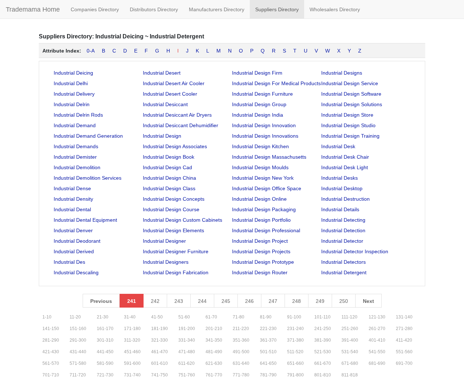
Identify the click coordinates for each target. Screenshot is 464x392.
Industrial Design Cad (167, 167)
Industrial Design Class (169, 188)
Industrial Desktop (341, 188)
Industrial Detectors (343, 262)
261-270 (377, 328)
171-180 (132, 328)
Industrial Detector (342, 241)
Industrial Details (340, 209)
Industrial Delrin (72, 104)
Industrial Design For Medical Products (276, 83)
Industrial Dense (72, 188)
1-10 (46, 317)
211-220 (241, 328)
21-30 (102, 317)
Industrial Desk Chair (345, 157)
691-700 (404, 363)
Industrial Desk (338, 146)
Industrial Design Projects (261, 251)
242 (155, 301)
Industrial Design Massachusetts (269, 157)
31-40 (130, 317)
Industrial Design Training (350, 136)
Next (368, 301)
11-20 (75, 317)
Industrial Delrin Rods (78, 115)
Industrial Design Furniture (262, 94)
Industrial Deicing (73, 73)
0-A (91, 51)
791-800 (295, 375)
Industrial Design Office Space (266, 188)
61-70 (211, 317)
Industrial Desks (339, 178)
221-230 (268, 328)
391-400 (349, 340)
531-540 (349, 351)
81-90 (266, 317)
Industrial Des (69, 262)
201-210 (214, 328)
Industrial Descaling (76, 272)
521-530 (322, 351)
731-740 (132, 375)
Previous (101, 301)
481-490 (214, 351)
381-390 (322, 340)
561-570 (50, 363)
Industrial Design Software (351, 94)
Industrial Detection (343, 230)
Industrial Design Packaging (264, 209)
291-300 (78, 340)
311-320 (132, 340)
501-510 (268, 351)
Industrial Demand (75, 125)
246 (249, 301)
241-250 (322, 328)
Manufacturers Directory (216, 9)
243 (178, 301)
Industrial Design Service (349, 83)
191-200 (186, 328)
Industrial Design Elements (173, 230)
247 (273, 301)
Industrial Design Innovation (264, 125)
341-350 (214, 340)
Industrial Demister (75, 157)
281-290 (50, 340)
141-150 (50, 328)
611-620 (186, 363)
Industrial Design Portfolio (261, 220)
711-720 (78, 375)
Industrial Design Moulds (260, 167)
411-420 (404, 340)
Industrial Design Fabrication (175, 272)
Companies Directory (95, 9)
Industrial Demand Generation (88, 136)
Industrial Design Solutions (351, 104)
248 (296, 301)
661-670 (322, 363)
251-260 (349, 328)
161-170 (105, 328)
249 (320, 301)
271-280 (404, 328)
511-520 (295, 351)
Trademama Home (33, 9)
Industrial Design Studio (348, 125)
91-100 (294, 317)
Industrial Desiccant (165, 104)
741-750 (159, 375)
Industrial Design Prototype (263, 262)
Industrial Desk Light (344, 167)
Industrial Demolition (77, 167)
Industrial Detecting (343, 220)
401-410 (377, 340)
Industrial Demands (76, 146)
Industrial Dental (72, 209)
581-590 (105, 363)
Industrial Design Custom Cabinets (182, 220)
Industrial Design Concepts (173, 199)
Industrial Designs (341, 73)
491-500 (241, 351)
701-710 (50, 375)
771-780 (241, 375)
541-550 (377, 351)
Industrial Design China (169, 178)
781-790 (268, 375)
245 (225, 301)
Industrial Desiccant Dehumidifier (180, 125)
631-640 (241, 363)
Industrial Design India (257, 115)
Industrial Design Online (259, 199)
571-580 (78, 363)
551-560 (404, 351)
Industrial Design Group (259, 104)
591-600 (132, 363)
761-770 (214, 375)
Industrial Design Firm (257, 73)
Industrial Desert (162, 73)
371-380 (295, 340)
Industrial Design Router (259, 272)
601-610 (159, 363)
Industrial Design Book (168, 157)
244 (202, 301)
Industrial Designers (165, 262)
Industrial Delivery (74, 94)
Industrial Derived (74, 251)
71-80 (238, 317)
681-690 (377, 363)
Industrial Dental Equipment (85, 220)
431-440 (78, 351)
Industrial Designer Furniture (175, 251)
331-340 (186, 340)
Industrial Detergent (343, 272)
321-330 (159, 340)
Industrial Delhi (71, 83)
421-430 (50, 351)
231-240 (295, 328)
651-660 (295, 363)
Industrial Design (162, 136)
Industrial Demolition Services (87, 178)
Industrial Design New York (263, 178)
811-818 (349, 375)
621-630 (214, 363)
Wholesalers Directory (335, 9)
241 (131, 301)
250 (343, 301)
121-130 (377, 317)
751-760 (186, 375)
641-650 (268, 363)
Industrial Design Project (260, 241)
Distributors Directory (154, 9)
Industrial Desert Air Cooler (173, 83)
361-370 (268, 340)
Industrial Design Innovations (265, 136)
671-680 (349, 363)
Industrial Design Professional (266, 230)
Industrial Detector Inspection (354, 251)
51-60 (184, 317)
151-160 (78, 328)
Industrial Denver (73, 230)
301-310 (105, 340)
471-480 (186, 351)
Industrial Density (73, 199)
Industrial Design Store (347, 115)
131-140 (404, 317)
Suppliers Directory (277, 9)
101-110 (322, 317)
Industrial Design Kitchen (260, 146)
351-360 (241, 340)
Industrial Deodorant (77, 241)
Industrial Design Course (171, 209)
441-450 (105, 351)
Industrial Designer (164, 241)
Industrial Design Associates (175, 146)
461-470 (159, 351)
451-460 (132, 351)
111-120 (349, 317)
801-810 (322, 375)
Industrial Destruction (345, 199)
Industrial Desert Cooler (170, 94)
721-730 (105, 375)
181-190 (159, 328)
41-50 (157, 317)
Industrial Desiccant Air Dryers (177, 115)
